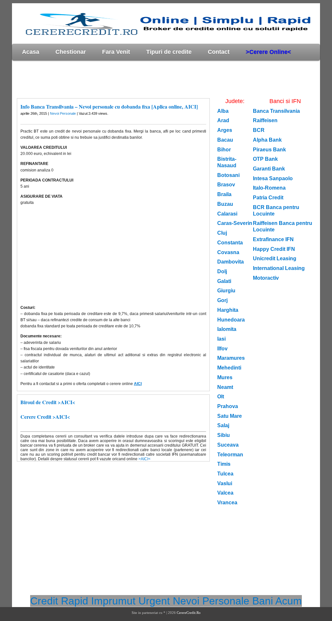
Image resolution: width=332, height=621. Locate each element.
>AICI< (144, 459)
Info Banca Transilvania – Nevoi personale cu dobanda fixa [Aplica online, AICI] (109, 106)
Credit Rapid (59, 601)
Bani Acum (277, 601)
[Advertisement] (130, 79)
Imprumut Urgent (130, 601)
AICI (138, 383)
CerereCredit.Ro (189, 613)
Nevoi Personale (63, 113)
